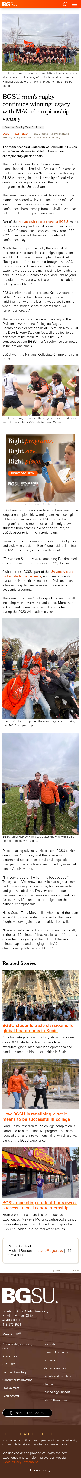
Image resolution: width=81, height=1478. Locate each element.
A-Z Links (8, 1364)
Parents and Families (57, 1376)
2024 (25, 134)
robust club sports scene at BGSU (43, 222)
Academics (9, 1356)
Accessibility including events (17, 1346)
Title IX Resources (55, 1400)
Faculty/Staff (10, 1396)
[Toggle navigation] (74, 4)
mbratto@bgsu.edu (48, 1251)
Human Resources (55, 1352)
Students (49, 1384)
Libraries (49, 1360)
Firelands (49, 1344)
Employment (10, 1388)
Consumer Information (17, 1380)
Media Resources (54, 1368)
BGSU (6, 134)
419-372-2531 (11, 1324)
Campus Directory (14, 1372)
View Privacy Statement (20, 1462)
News (15, 134)
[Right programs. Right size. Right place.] (40, 472)
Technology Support (56, 1392)
